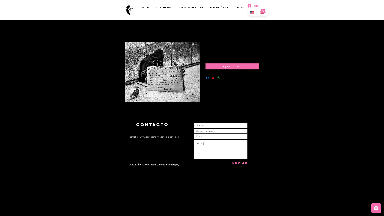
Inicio (128, 31)
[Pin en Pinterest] (213, 78)
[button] (263, 10)
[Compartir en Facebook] (207, 78)
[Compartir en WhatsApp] (219, 78)
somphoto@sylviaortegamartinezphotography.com (154, 136)
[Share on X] (224, 78)
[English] (253, 12)
